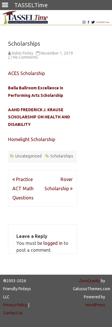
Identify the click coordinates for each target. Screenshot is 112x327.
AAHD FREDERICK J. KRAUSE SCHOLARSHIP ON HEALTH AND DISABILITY (39, 117)
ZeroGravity (89, 280)
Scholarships (61, 156)
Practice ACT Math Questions (23, 188)
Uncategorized (28, 156)
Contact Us (13, 313)
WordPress (95, 305)
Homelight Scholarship (31, 139)
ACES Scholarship (26, 73)
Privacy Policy (15, 305)
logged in (53, 243)
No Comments (25, 57)
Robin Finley (22, 53)
